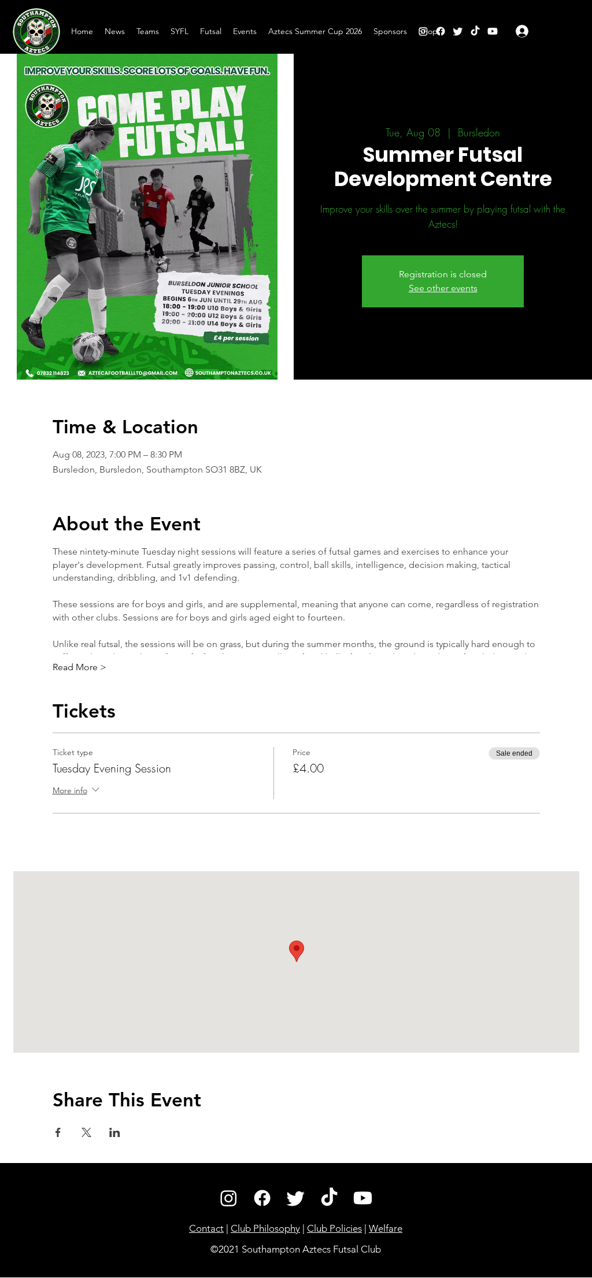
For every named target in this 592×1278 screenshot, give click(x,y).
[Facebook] (440, 31)
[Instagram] (423, 31)
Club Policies (334, 1228)
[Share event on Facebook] (58, 1132)
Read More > (79, 667)
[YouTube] (492, 31)
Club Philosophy (265, 1228)
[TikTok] (475, 31)
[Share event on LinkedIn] (114, 1132)
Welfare (385, 1228)
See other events (443, 288)
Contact (206, 1228)
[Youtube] (362, 1198)
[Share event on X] (86, 1132)
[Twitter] (458, 31)
